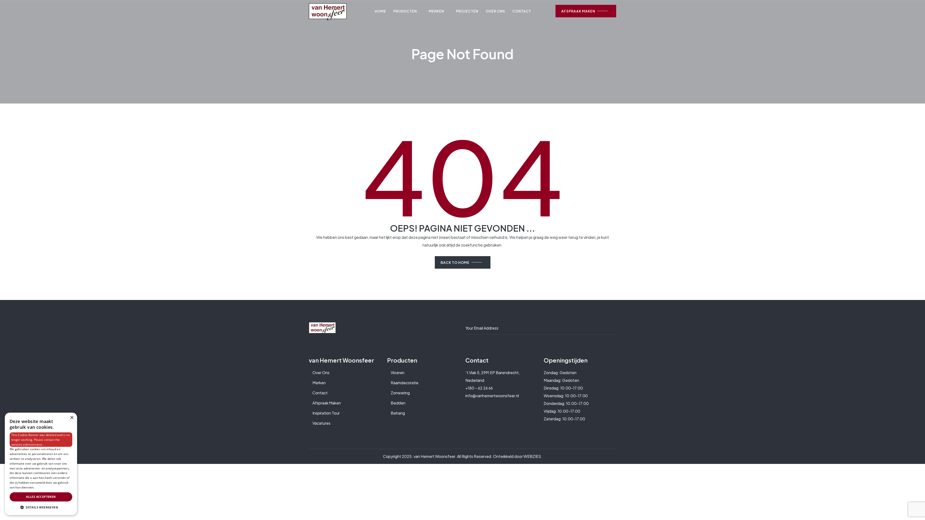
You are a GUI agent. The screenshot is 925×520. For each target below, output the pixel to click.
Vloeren (397, 372)
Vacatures (321, 423)
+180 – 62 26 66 (479, 387)
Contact (521, 11)
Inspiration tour (326, 413)
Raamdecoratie (404, 382)
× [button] (71, 418)
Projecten (467, 11)
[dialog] (41, 464)
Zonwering (400, 392)
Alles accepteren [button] (41, 497)
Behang (398, 413)
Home (380, 11)
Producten (405, 11)
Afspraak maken (326, 402)
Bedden (398, 402)
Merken (436, 11)
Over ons (495, 11)
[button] (41, 507)
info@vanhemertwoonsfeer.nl (492, 395)
